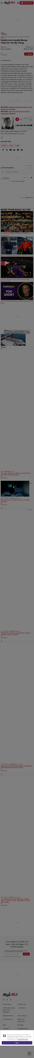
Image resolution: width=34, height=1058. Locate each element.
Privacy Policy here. (23, 1039)
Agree (17, 1043)
